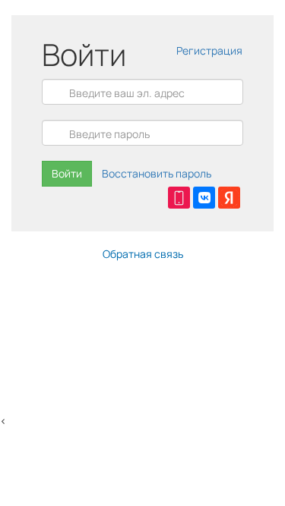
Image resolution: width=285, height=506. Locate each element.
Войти (67, 173)
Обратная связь (143, 254)
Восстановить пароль (156, 173)
